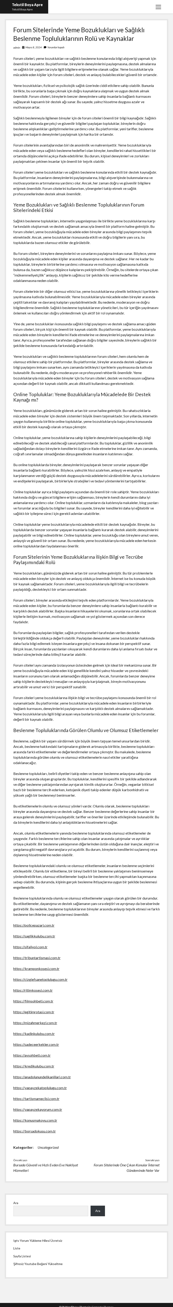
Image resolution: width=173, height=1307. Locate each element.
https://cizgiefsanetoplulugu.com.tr (40, 979)
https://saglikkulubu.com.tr (34, 936)
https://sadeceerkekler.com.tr (36, 1044)
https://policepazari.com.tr (34, 925)
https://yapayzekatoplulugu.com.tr (40, 1088)
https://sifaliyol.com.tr (30, 947)
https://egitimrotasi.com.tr (33, 1012)
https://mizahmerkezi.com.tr (35, 1023)
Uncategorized (48, 1147)
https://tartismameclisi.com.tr (36, 1098)
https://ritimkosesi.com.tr (33, 990)
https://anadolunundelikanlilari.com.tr (42, 1077)
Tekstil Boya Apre (27, 4)
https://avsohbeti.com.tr (32, 1055)
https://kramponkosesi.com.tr (36, 968)
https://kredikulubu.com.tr (33, 1066)
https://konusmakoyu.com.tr (35, 1120)
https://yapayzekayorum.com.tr (37, 1109)
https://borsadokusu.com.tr (34, 1131)
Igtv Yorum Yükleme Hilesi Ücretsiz (37, 1240)
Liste (16, 1248)
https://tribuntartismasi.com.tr (37, 958)
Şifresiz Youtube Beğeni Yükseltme (38, 1264)
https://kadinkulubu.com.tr (34, 1033)
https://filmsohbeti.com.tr (33, 1001)
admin (16, 47)
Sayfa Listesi (22, 1256)
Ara (15, 1203)
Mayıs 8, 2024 (33, 47)
